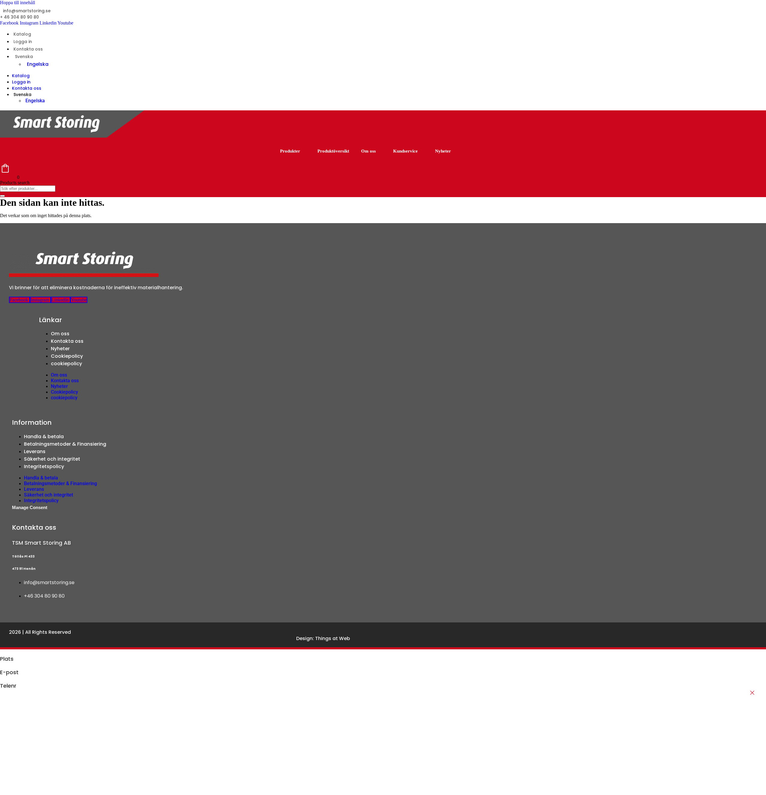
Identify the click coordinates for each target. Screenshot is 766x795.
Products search (15, 182)
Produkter (290, 151)
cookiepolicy (66, 363)
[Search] (2, 196)
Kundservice (405, 151)
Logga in (22, 42)
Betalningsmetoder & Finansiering (65, 444)
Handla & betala (44, 436)
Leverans (34, 451)
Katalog (22, 34)
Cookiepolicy (67, 356)
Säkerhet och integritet (52, 459)
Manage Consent (29, 507)
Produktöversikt (333, 151)
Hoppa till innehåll (17, 2)
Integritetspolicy (44, 466)
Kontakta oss (28, 49)
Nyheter (443, 151)
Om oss (368, 151)
